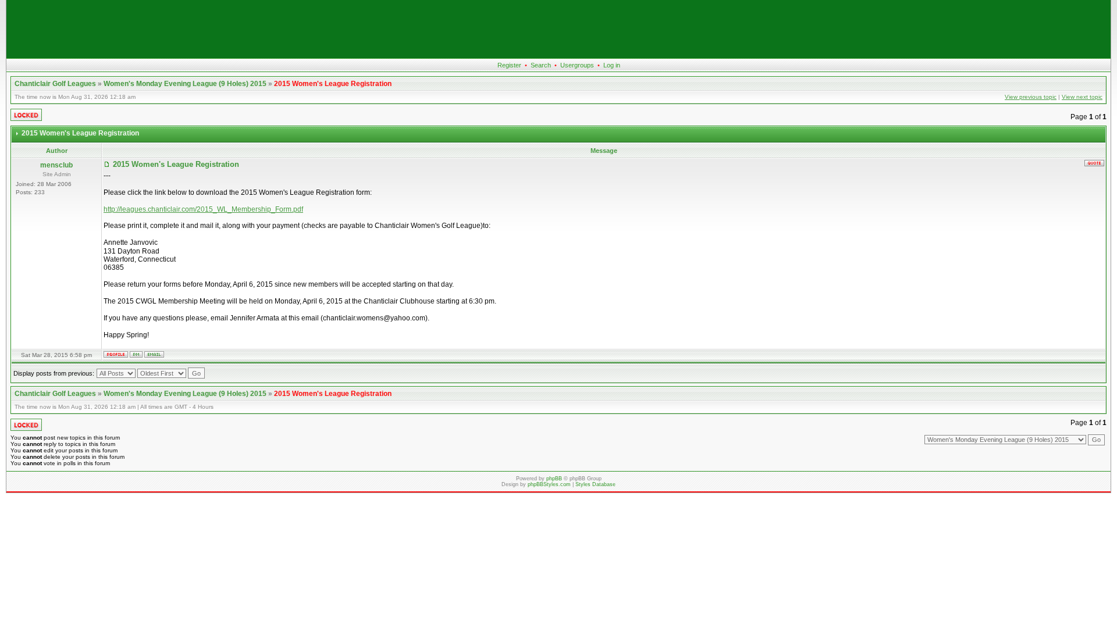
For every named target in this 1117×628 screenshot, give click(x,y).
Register (509, 65)
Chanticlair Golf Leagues (55, 84)
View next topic (1082, 97)
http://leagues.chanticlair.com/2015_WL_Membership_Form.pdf (203, 209)
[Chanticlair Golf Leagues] (558, 55)
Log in (611, 65)
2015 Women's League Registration (333, 84)
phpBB (554, 478)
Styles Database (595, 484)
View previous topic (1030, 97)
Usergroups (577, 65)
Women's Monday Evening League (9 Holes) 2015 (185, 84)
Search (541, 65)
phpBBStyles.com (549, 484)
